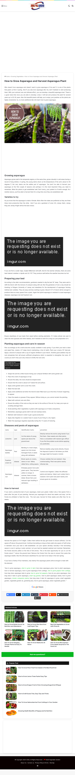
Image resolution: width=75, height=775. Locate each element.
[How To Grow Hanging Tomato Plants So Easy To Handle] (14, 635)
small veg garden (35, 575)
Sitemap (52, 763)
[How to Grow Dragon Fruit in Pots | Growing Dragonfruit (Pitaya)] (11, 687)
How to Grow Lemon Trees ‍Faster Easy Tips (32, 676)
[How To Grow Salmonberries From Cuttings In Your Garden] (11, 705)
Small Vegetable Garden (53, 759)
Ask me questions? (37, 654)
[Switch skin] (69, 6)
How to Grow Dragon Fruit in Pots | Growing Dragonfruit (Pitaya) (39, 685)
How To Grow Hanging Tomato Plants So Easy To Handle (13, 644)
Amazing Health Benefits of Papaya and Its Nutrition (35, 711)
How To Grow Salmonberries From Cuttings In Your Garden (38, 702)
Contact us (30, 763)
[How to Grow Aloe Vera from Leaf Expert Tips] (37, 617)
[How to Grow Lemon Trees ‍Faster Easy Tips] (11, 679)
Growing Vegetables (17, 76)
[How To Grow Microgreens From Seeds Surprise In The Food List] (60, 635)
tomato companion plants (20, 578)
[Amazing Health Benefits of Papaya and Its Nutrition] (11, 713)
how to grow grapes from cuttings (59, 570)
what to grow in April (28, 568)
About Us (23, 763)
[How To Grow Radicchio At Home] (37, 635)
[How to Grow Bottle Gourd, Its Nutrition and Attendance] (14, 617)
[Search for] (73, 6)
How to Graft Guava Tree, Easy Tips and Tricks (33, 693)
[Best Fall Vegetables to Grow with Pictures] (60, 617)
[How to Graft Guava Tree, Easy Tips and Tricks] (11, 696)
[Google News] (37, 587)
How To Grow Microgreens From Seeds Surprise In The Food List (59, 644)
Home (8, 76)
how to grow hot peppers (39, 573)
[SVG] (37, 6)
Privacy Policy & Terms (42, 763)
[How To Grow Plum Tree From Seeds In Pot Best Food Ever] (11, 670)
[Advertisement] (37, 26)
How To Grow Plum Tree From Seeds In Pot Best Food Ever (37, 668)
